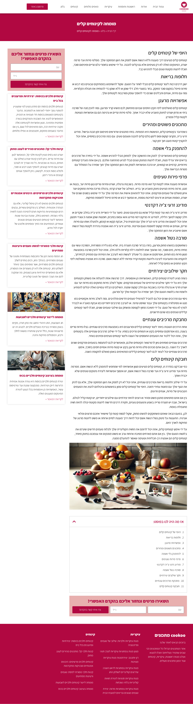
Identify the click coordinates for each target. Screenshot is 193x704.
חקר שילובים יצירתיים (170, 575)
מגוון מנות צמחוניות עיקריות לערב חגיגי (119, 651)
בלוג (62, 6)
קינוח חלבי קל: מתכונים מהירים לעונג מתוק (36, 149)
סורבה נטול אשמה (172, 570)
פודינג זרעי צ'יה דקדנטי (169, 564)
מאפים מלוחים (91, 6)
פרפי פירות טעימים (171, 559)
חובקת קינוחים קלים (170, 586)
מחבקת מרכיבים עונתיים (167, 580)
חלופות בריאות (173, 537)
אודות (144, 6)
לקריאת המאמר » (54, 136)
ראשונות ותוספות (126, 6)
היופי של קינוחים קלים (170, 532)
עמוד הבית (158, 6)
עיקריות (108, 6)
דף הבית (111, 31)
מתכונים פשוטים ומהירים (168, 548)
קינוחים (74, 6)
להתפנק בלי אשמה (171, 553)
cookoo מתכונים (170, 635)
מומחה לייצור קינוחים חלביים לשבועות (39, 317)
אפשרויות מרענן (173, 543)
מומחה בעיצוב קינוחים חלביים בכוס (41, 375)
